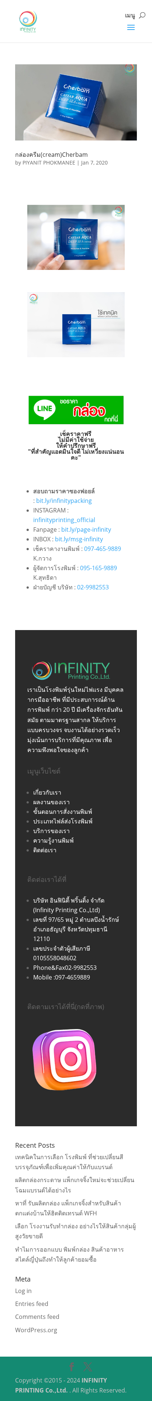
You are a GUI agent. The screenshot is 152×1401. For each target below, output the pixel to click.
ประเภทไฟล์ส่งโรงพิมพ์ (63, 821)
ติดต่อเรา (44, 850)
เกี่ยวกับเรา (47, 792)
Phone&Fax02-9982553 (65, 968)
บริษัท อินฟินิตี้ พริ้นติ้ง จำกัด (68, 900)
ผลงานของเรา (51, 802)
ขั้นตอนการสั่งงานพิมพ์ (62, 812)
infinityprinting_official (64, 520)
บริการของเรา (51, 831)
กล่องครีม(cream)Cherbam (51, 154)
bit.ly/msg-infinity (79, 539)
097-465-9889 (102, 549)
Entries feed (31, 1304)
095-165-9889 (98, 568)
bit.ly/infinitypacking (64, 501)
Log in (23, 1291)
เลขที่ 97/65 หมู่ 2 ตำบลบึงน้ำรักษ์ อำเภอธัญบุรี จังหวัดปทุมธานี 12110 (76, 929)
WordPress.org (36, 1330)
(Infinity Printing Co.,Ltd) (66, 910)
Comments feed (37, 1317)
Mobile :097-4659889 (61, 977)
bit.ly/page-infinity (86, 529)
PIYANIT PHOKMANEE (49, 162)
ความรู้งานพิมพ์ (53, 840)
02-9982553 (93, 587)
